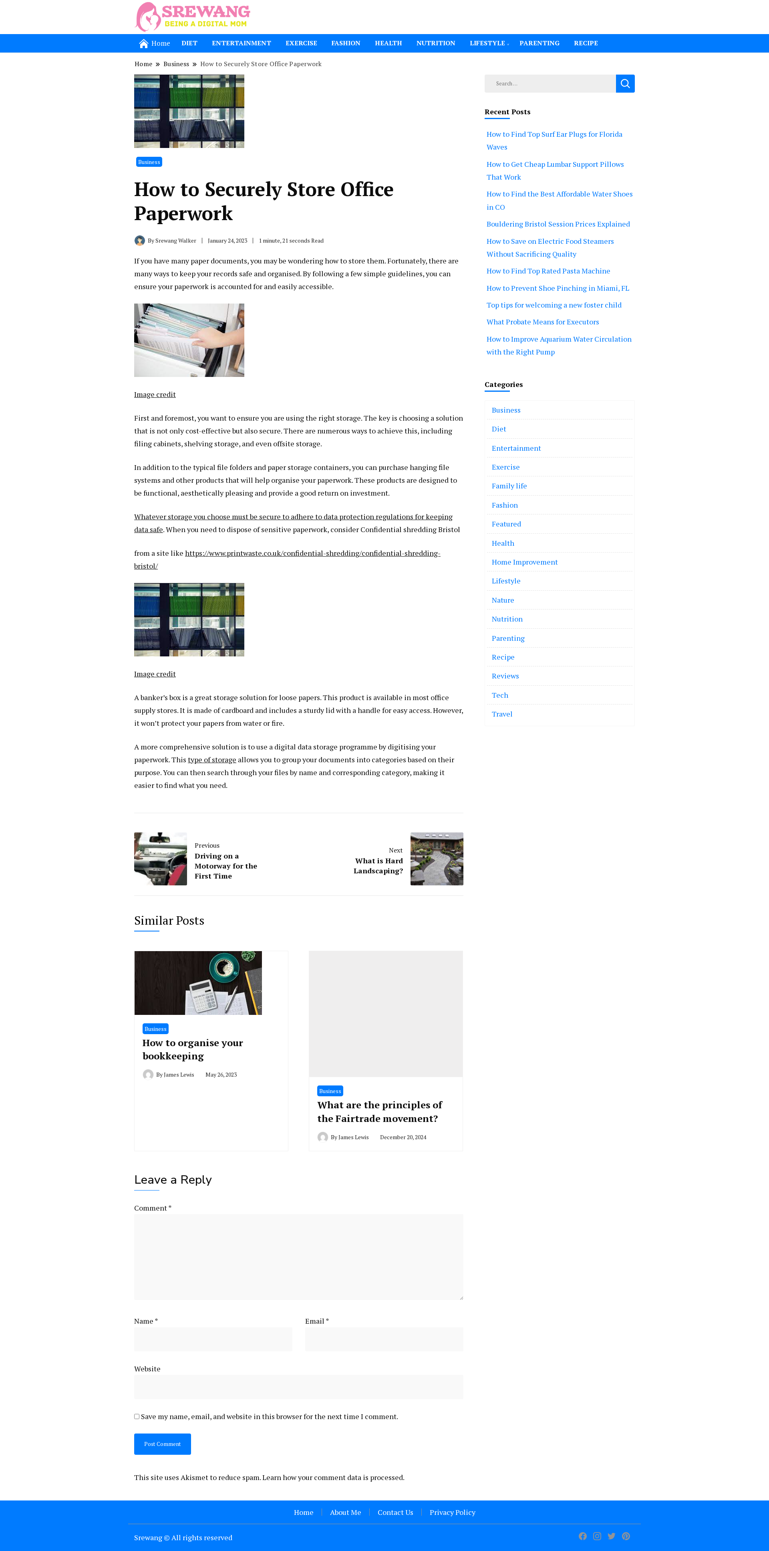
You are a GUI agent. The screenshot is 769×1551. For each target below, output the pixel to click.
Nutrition (436, 42)
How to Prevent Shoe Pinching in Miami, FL (558, 288)
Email (317, 1321)
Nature (503, 600)
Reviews (505, 675)
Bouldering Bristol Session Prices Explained (558, 224)
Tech (500, 695)
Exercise (301, 42)
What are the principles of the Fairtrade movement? (379, 1111)
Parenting (539, 42)
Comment (152, 1208)
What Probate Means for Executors (543, 321)
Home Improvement (525, 562)
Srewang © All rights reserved (183, 1537)
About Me (345, 1512)
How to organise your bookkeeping (193, 1049)
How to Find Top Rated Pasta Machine (548, 270)
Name (146, 1321)
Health (388, 42)
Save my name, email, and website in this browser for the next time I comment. (269, 1416)
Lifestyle (487, 42)
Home (304, 1512)
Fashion (346, 42)
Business (149, 162)
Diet (189, 42)
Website (147, 1368)
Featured (506, 523)
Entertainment (241, 42)
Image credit (155, 394)
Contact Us (395, 1512)
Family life (509, 485)
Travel (502, 714)
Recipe (586, 42)
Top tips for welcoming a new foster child (554, 305)
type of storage (212, 759)
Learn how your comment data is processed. (333, 1477)
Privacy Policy (452, 1512)
